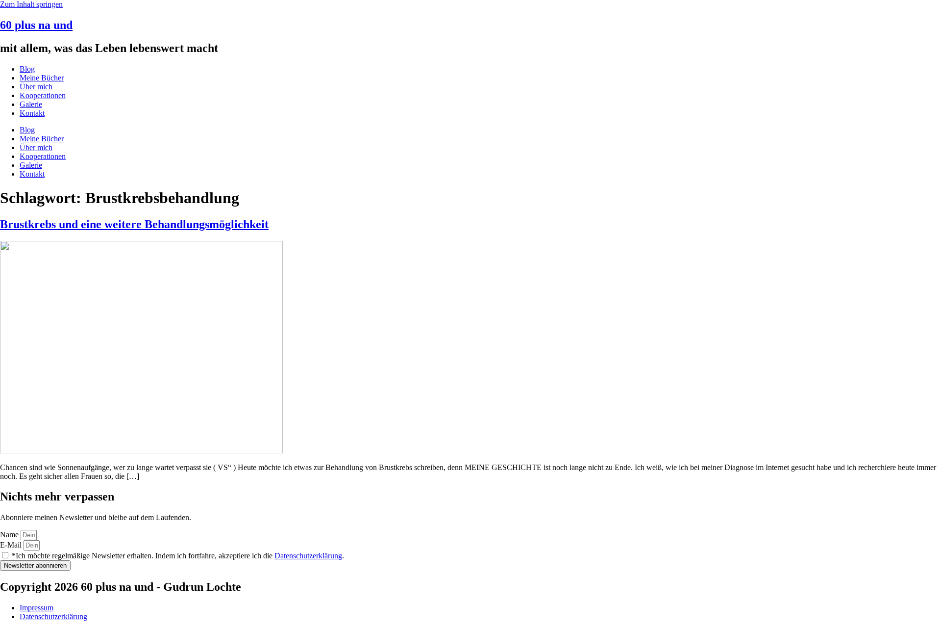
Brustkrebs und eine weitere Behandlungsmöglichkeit (134, 224)
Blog (27, 69)
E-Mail (12, 545)
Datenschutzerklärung (308, 555)
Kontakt (32, 113)
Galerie (31, 104)
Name (10, 534)
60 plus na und (36, 25)
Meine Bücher (42, 78)
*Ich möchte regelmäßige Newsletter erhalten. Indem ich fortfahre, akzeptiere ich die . (178, 555)
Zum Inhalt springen (31, 4)
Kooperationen (43, 95)
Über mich (36, 86)
